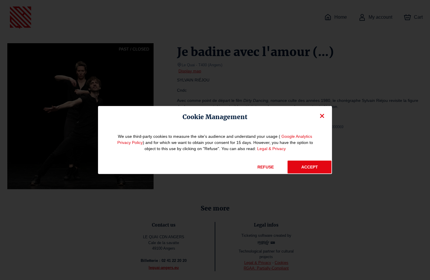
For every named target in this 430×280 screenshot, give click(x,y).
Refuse (265, 167)
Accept (309, 167)
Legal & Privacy (271, 148)
